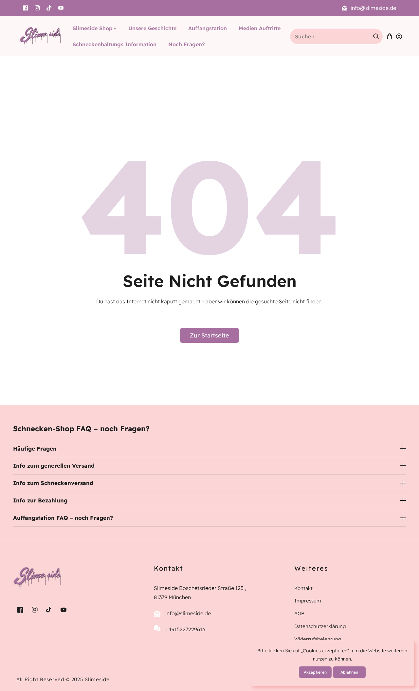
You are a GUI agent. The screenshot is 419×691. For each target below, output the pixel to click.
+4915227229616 (185, 629)
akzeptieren (315, 672)
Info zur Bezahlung (40, 500)
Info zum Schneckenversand (53, 482)
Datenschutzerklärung (320, 626)
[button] (390, 36)
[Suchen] (376, 36)
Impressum (307, 601)
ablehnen (349, 672)
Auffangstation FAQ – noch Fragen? (63, 517)
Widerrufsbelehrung (317, 639)
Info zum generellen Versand (54, 465)
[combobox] (336, 36)
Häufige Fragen (35, 448)
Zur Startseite (209, 335)
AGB (299, 613)
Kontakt (303, 588)
